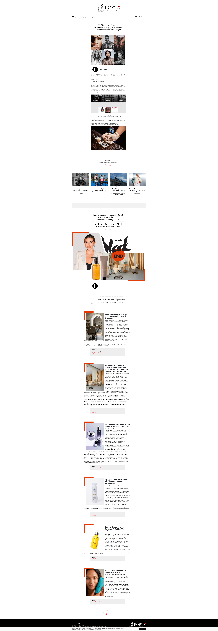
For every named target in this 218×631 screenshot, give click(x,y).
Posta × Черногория (78, 17)
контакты (75, 623)
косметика (108, 608)
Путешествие (130, 17)
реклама (82, 623)
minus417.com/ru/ (96, 601)
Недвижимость (108, 17)
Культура (85, 17)
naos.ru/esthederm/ (96, 468)
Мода (96, 17)
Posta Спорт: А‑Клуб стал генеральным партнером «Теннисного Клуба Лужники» (99, 190)
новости (113, 608)
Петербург (91, 17)
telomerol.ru (94, 515)
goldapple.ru (94, 558)
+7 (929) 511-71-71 (97, 352)
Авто (115, 17)
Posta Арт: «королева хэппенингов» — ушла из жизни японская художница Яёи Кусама (81, 191)
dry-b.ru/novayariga (96, 353)
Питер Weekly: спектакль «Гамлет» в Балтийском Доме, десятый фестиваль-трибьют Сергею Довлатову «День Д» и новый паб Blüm (118, 191)
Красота (101, 17)
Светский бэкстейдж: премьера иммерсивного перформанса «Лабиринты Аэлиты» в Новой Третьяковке (137, 191)
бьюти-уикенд (101, 608)
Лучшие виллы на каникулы (138, 17)
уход (118, 608)
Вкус (119, 17)
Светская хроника (137, 186)
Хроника (123, 17)
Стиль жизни (99, 186)
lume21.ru (94, 412)
